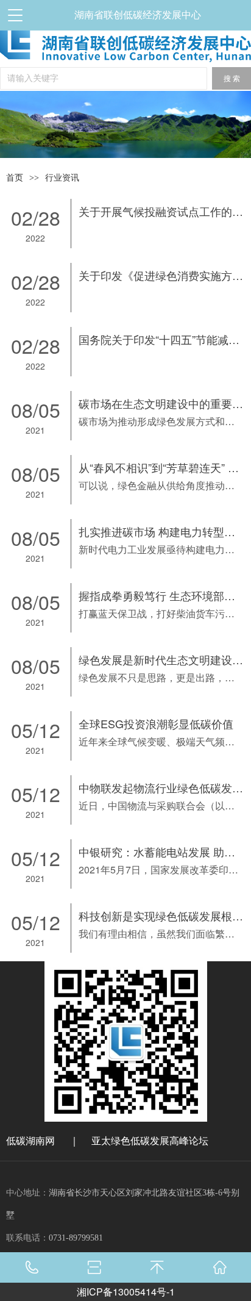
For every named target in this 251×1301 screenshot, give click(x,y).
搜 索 (232, 78)
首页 (14, 177)
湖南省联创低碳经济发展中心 (137, 15)
